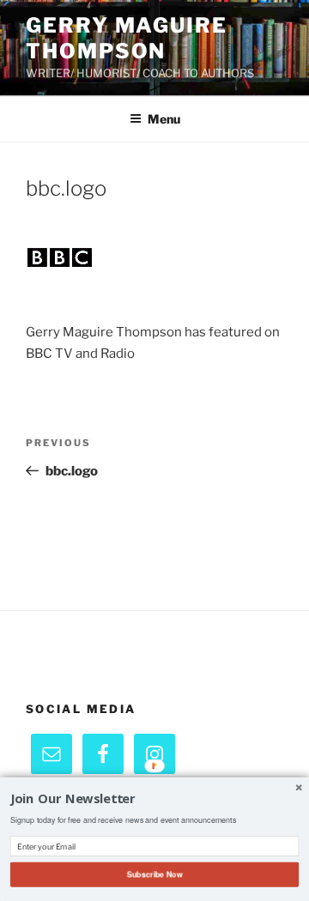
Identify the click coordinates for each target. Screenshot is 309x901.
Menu (164, 119)
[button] (154, 799)
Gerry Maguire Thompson (126, 38)
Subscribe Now (154, 874)
